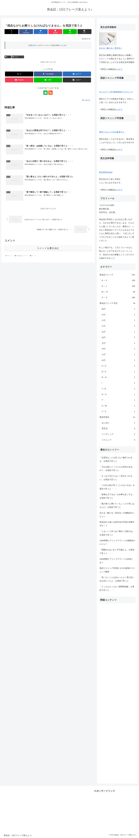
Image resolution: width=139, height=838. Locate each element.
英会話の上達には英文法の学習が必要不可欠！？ (117, 524)
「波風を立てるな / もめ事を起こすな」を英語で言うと (116, 496)
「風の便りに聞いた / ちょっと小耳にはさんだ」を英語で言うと (116, 505)
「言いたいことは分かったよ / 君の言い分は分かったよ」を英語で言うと (116, 579)
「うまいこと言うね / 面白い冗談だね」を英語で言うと (116, 533)
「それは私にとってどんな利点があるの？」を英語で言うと (116, 468)
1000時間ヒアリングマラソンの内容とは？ (116, 561)
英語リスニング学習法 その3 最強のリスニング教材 (117, 570)
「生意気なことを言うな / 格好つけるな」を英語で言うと (115, 459)
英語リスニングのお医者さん (111, 132)
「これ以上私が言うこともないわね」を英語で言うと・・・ (117, 487)
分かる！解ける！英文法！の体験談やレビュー (117, 514)
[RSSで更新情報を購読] (50, 92)
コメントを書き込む (48, 248)
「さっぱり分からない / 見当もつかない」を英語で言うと (115, 478)
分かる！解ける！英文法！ (110, 48)
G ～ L (9, 57)
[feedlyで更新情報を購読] (45, 92)
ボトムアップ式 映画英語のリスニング (116, 92)
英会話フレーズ (18, 57)
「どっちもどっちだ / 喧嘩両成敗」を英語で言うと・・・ (116, 588)
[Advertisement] (117, 691)
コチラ (119, 69)
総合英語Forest (105, 172)
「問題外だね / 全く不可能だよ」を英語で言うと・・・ (116, 551)
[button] (84, 31)
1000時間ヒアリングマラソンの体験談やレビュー (117, 542)
